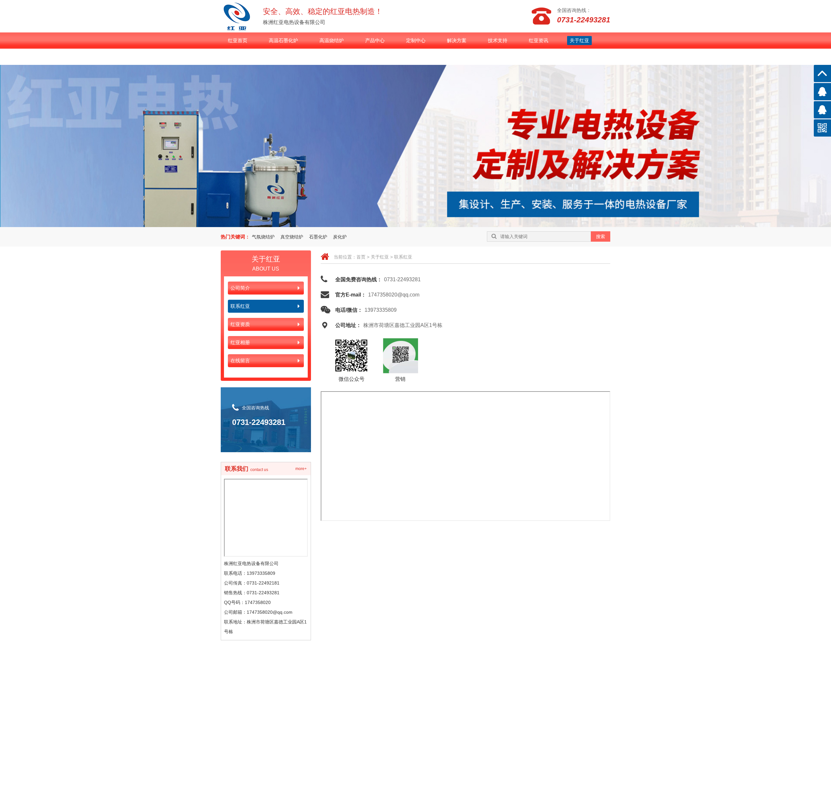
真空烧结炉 (291, 236)
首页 (361, 257)
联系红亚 (403, 257)
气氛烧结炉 (263, 236)
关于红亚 (380, 257)
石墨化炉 (318, 236)
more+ (301, 468)
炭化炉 (340, 236)
